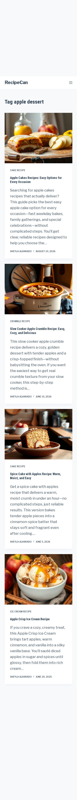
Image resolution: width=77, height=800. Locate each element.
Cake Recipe (17, 170)
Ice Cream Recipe (21, 611)
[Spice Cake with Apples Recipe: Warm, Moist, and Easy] (38, 434)
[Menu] (70, 82)
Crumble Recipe (20, 321)
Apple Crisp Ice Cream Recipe (30, 619)
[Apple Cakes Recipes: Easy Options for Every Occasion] (38, 138)
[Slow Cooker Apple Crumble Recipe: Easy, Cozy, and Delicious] (38, 289)
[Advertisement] (38, 38)
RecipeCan (16, 82)
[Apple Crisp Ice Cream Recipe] (38, 579)
